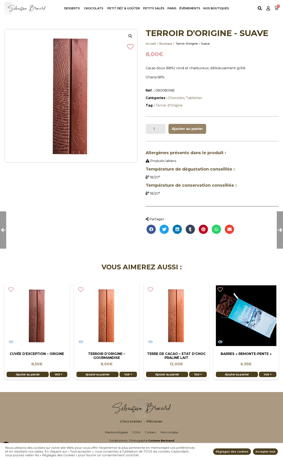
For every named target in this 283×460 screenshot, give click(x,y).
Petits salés (153, 8)
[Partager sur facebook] (151, 229)
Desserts (72, 8)
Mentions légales (116, 432)
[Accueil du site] (141, 408)
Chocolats (93, 8)
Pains (171, 8)
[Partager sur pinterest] (203, 229)
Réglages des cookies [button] (232, 451)
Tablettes (194, 98)
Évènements (189, 8)
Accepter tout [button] (265, 451)
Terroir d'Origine (169, 105)
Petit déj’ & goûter (123, 8)
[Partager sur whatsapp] (216, 229)
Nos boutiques (216, 8)
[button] (268, 8)
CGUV (136, 432)
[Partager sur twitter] (164, 229)
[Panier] (277, 8)
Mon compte (169, 432)
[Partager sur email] (229, 229)
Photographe (151, 440)
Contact (150, 432)
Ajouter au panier (187, 129)
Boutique (165, 43)
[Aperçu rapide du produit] (11, 342)
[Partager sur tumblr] (190, 229)
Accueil (151, 43)
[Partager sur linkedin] (177, 229)
